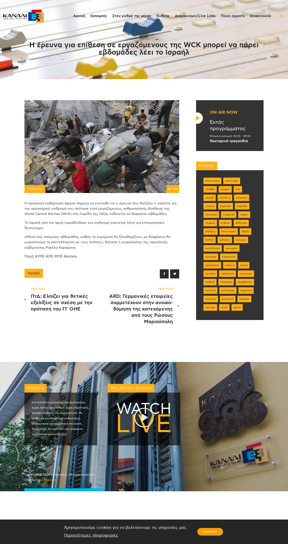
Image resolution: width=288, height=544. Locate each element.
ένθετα (225, 223)
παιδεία (210, 282)
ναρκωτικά (227, 273)
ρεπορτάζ (228, 299)
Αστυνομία (231, 181)
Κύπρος (209, 206)
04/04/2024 (35, 189)
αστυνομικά (228, 231)
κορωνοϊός (229, 256)
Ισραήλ (34, 273)
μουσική (210, 273)
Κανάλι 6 (224, 197)
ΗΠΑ (238, 189)
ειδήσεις (224, 240)
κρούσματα (212, 265)
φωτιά (237, 307)
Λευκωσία (211, 214)
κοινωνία (210, 256)
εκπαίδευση (212, 248)
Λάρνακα (225, 206)
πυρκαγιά (246, 290)
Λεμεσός (242, 206)
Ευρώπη (225, 189)
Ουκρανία (228, 214)
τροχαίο (210, 307)
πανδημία (226, 282)
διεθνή (209, 240)
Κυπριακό (241, 197)
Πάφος (244, 214)
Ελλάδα (210, 189)
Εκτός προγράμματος (227, 125)
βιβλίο (245, 231)
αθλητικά (241, 223)
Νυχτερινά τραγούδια (229, 141)
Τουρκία (210, 223)
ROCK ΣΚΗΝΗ (212, 181)
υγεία (224, 307)
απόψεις (210, 231)
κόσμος (229, 265)
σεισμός (244, 299)
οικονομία (246, 273)
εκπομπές (232, 248)
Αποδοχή (210, 531)
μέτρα (244, 265)
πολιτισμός (228, 290)
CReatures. (49, 480)
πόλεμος (210, 299)
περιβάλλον (245, 282)
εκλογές (241, 240)
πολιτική (210, 290)
